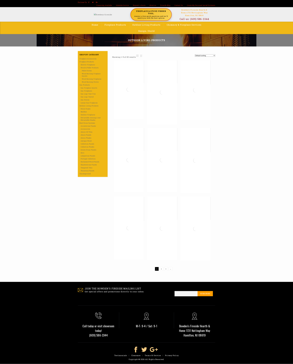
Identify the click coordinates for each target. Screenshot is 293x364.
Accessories (85, 129)
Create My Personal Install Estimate (201, 5)
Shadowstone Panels (89, 165)
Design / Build (146, 31)
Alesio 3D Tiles (86, 132)
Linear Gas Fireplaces (89, 103)
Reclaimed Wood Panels (90, 162)
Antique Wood (86, 141)
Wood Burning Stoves (90, 82)
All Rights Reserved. (154, 359)
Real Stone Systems (87, 123)
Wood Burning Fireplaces (92, 79)
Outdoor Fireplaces (88, 115)
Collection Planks (87, 147)
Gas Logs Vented (87, 97)
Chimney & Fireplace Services (184, 24)
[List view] (141, 56)
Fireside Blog (165, 5)
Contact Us (178, 5)
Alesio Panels (86, 135)
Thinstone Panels (87, 171)
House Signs (86, 109)
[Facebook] (88, 2)
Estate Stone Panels (88, 150)
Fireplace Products (115, 24)
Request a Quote (139, 5)
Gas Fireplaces (86, 91)
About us (152, 5)
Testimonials (120, 355)
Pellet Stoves (87, 71)
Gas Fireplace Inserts (89, 88)
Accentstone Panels (88, 126)
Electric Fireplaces (88, 65)
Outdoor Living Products (146, 24)
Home (95, 24)
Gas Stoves (85, 100)
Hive (82, 153)
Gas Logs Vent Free (88, 94)
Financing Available (104, 5)
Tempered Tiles (86, 168)
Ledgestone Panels (88, 156)
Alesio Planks (86, 138)
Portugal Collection (88, 159)
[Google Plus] (96, 2)
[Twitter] (92, 2)
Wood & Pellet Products (90, 68)
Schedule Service (122, 5)
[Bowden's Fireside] (103, 14)
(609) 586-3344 (199, 19)
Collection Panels (87, 144)
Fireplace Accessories (88, 59)
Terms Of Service (153, 355)
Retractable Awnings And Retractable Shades (91, 119)
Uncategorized (85, 174)
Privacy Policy (172, 355)
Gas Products (85, 85)
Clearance (136, 355)
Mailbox (84, 112)
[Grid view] (137, 56)
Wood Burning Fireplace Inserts (91, 75)
